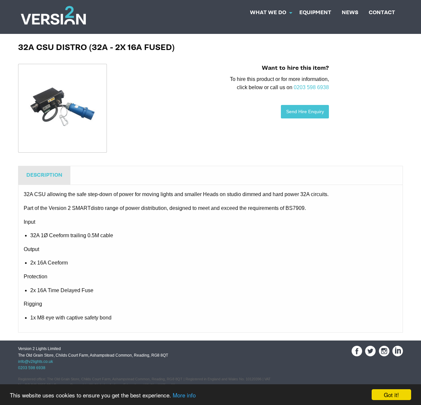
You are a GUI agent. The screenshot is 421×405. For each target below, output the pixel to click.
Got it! (391, 395)
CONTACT (382, 13)
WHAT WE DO (268, 13)
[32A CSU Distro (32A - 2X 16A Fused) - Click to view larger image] (62, 108)
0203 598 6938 (311, 87)
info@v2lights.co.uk (35, 361)
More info (184, 395)
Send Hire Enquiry (305, 111)
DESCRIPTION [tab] (44, 175)
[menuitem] (269, 11)
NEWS (350, 13)
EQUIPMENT (315, 13)
